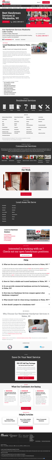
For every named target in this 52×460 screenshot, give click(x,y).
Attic (3, 121)
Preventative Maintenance (7, 133)
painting (41, 268)
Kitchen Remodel (41, 119)
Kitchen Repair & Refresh (18, 117)
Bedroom (28, 117)
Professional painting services (9, 86)
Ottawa (13, 216)
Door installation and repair (9, 82)
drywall (29, 268)
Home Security (29, 131)
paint (13, 275)
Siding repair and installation (9, 94)
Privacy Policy (29, 458)
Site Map (25, 458)
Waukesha (4, 221)
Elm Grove (14, 207)
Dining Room (4, 119)
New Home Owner (29, 133)
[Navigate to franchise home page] (6, 2)
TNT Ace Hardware (7, 240)
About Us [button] (38, 2)
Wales (13, 218)
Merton (13, 212)
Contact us (4, 337)
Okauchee (4, 216)
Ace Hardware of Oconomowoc (9, 236)
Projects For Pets (5, 131)
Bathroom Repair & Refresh (7, 117)
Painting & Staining (5, 129)
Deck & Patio (16, 121)
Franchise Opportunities (46, 441)
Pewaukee (4, 218)
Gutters (39, 129)
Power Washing (17, 131)
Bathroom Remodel (29, 119)
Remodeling (16, 129)
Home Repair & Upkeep (42, 127)
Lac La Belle (4, 212)
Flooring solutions (7, 84)
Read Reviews (17, 39)
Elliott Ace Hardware (7, 237)
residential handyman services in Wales (15, 333)
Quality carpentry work (8, 91)
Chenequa (14, 205)
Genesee (3, 209)
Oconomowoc (14, 214)
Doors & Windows (29, 125)
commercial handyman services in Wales (24, 337)
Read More (6, 402)
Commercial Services (6, 135)
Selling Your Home (41, 133)
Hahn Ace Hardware (7, 234)
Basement (40, 121)
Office (15, 119)
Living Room (40, 117)
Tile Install (16, 133)
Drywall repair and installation (9, 89)
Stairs (3, 125)
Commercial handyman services (10, 92)
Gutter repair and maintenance (9, 85)
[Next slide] (47, 183)
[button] (26, 265)
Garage (27, 121)
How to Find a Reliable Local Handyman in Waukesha (25, 421)
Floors (15, 125)
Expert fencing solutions (8, 88)
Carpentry (16, 127)
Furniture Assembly (41, 125)
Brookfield (4, 205)
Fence (27, 123)
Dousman (4, 207)
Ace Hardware (38, 441)
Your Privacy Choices (40, 458)
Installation (28, 127)
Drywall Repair (4, 127)
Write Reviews (23, 39)
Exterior (15, 123)
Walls (3, 123)
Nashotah (4, 214)
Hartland (13, 209)
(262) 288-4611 (44, 6)
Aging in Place (29, 129)
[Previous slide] (4, 183)
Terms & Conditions (34, 458)
